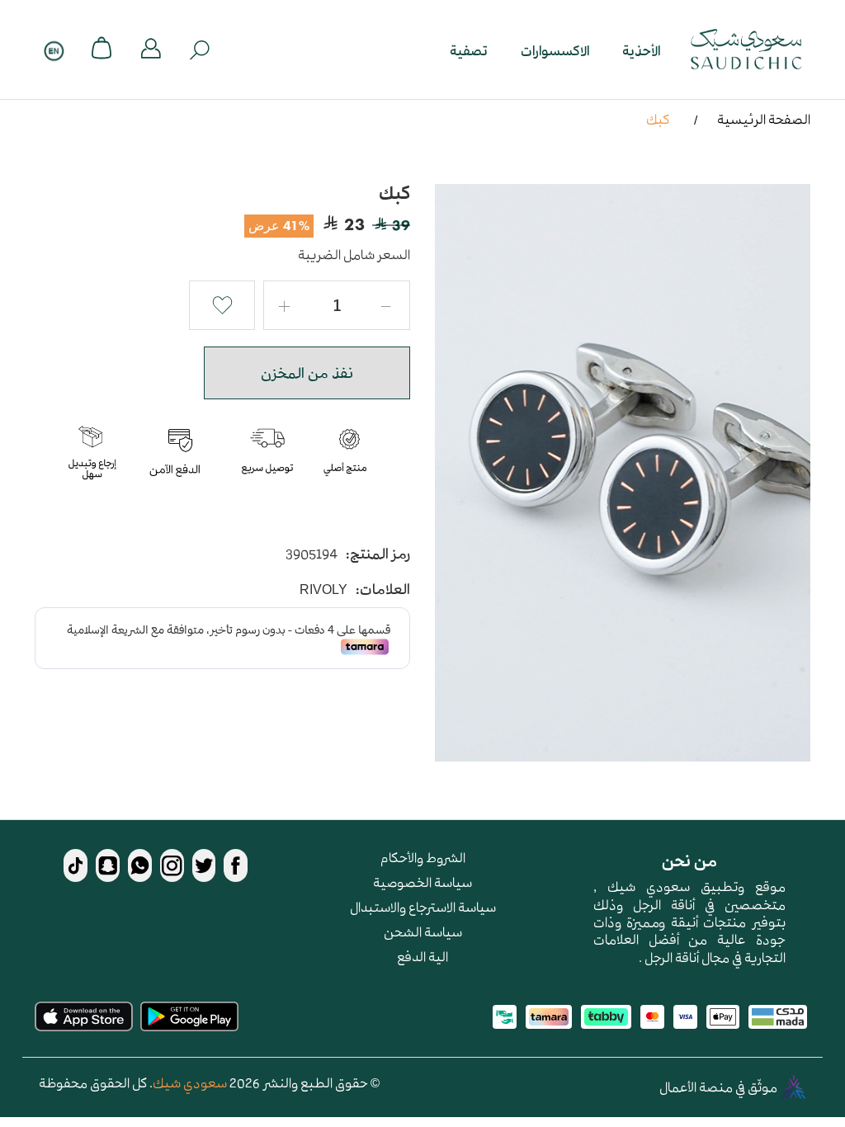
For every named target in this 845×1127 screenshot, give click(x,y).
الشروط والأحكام (422, 857)
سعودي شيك (190, 1082)
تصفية (469, 50)
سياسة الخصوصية (422, 882)
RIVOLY (323, 589)
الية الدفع (422, 956)
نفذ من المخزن (307, 373)
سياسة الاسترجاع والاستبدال (423, 906)
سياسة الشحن (423, 931)
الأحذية (641, 50)
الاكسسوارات (555, 50)
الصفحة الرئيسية (763, 118)
